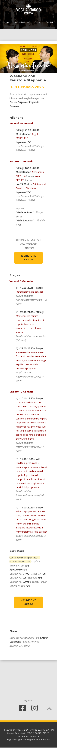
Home (6, 22)
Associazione (22, 22)
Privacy (46, 739)
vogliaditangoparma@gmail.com (23, 739)
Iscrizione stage (28, 257)
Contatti (50, 22)
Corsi (37, 22)
